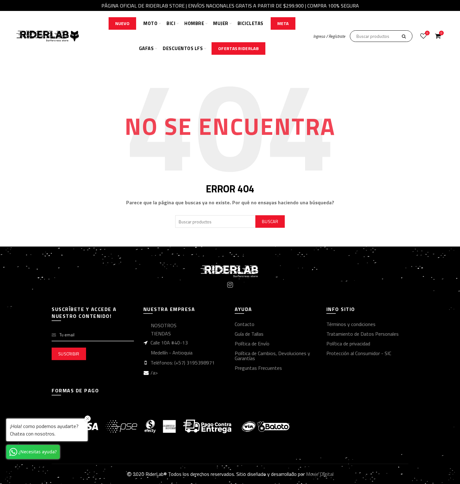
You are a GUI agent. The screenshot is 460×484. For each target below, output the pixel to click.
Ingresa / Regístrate (329, 36)
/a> (154, 372)
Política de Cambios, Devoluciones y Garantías (272, 355)
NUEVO (122, 23)
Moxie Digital (320, 474)
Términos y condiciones (351, 324)
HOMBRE (194, 23)
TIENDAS (161, 333)
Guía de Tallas (249, 334)
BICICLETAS (250, 23)
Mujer (220, 23)
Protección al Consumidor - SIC (358, 353)
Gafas (146, 48)
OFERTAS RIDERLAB (238, 48)
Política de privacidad (348, 343)
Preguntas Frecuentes (258, 368)
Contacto (244, 324)
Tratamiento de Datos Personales (362, 334)
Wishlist (427, 33)
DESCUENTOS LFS (183, 48)
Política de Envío (252, 343)
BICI (170, 23)
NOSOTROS (163, 325)
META (283, 23)
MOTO (150, 23)
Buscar (270, 221)
